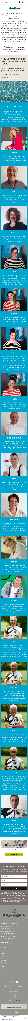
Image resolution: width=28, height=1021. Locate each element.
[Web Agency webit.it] (15, 1012)
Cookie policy (13, 991)
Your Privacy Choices (12, 1017)
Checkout (3, 947)
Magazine (3, 960)
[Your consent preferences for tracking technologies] (25, 1018)
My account (4, 945)
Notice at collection (7, 1019)
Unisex (3, 955)
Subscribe (14, 888)
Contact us (4, 77)
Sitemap (14, 996)
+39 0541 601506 (9, 931)
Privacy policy (14, 994)
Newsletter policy (15, 901)
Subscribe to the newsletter (14, 987)
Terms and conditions (14, 993)
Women (3, 958)
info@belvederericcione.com (10, 936)
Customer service (5, 968)
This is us (3, 962)
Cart (2, 949)
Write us (3, 970)
